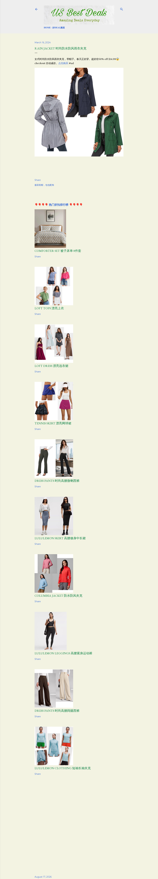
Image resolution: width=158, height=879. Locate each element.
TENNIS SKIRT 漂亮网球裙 (53, 423)
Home (47, 27)
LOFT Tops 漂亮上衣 (49, 308)
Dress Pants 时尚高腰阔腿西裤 (57, 711)
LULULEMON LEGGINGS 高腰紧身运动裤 (63, 653)
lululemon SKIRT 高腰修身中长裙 (60, 538)
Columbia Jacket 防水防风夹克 (58, 596)
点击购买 (63, 63)
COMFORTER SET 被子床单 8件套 (58, 251)
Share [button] (38, 180)
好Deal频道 (58, 27)
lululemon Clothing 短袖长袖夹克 (63, 768)
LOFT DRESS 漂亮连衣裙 (51, 366)
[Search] (121, 9)
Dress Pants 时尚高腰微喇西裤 (57, 481)
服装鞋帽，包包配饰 (44, 185)
